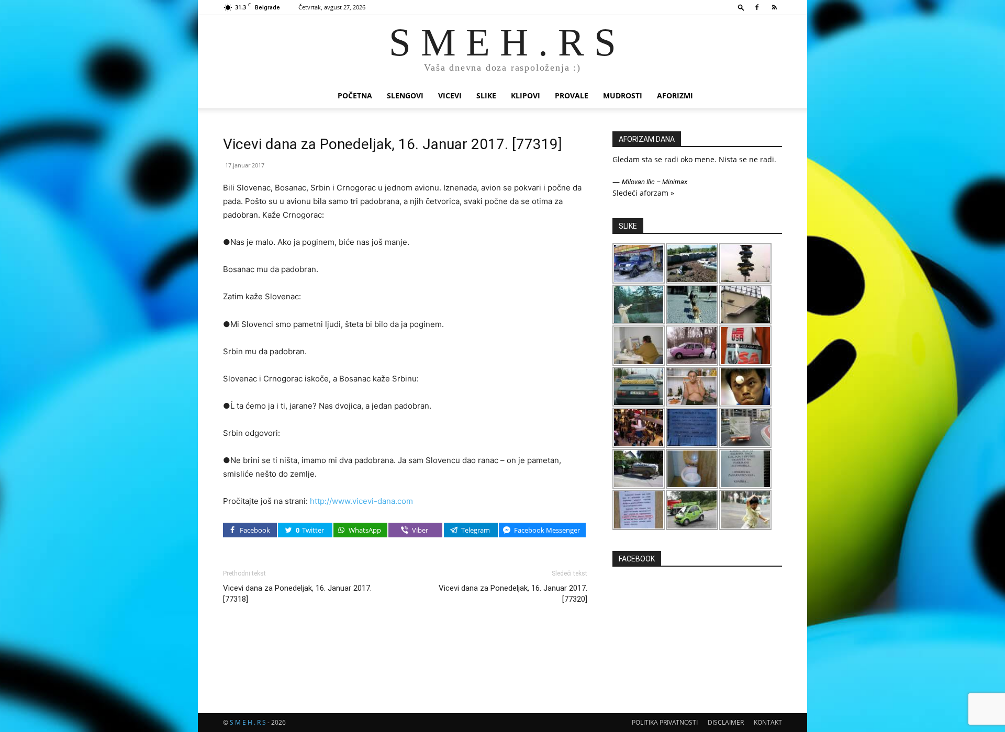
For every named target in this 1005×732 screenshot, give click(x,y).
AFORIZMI (675, 95)
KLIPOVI (525, 95)
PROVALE (571, 95)
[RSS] (774, 7)
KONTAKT (768, 722)
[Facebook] (757, 7)
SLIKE (486, 95)
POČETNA (355, 95)
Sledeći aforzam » (643, 193)
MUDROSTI (622, 95)
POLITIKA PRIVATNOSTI (665, 722)
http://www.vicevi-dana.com (361, 501)
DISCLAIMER (726, 722)
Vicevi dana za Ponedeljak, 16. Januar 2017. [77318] (297, 593)
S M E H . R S (248, 722)
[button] (741, 7)
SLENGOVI (405, 95)
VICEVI (450, 95)
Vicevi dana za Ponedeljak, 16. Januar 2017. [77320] (513, 593)
